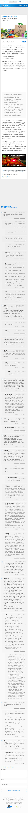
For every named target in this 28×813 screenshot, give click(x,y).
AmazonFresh (7, 46)
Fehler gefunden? (7, 176)
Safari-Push (20, 803)
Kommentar (3, 769)
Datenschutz (16, 803)
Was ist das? (21, 171)
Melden (16, 287)
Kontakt (26, 2)
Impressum (10, 803)
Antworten (22, 287)
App (23, 2)
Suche (20, 2)
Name (2, 779)
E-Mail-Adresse (4, 784)
